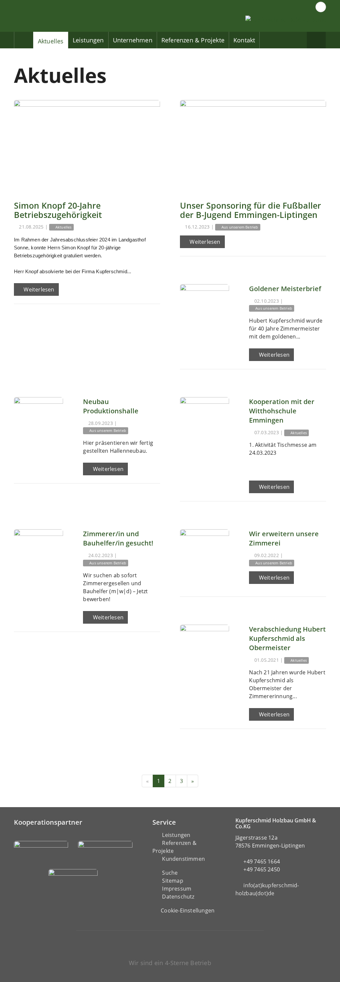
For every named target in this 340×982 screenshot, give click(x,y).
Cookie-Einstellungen (187, 910)
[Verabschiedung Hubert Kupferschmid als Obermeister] (204, 649)
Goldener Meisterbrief (285, 288)
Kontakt (244, 40)
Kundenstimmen (183, 858)
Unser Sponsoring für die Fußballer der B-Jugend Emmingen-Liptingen (250, 210)
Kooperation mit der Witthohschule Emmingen (281, 411)
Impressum (176, 888)
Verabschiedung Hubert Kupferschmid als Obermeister (287, 638)
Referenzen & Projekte (192, 40)
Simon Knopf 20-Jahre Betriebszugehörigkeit (58, 210)
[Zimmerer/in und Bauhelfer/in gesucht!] (38, 553)
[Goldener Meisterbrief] (204, 308)
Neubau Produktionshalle (110, 406)
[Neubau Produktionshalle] (38, 421)
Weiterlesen (38, 289)
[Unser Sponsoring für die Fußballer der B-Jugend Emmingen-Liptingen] (253, 145)
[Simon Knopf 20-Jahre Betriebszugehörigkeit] (87, 145)
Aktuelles (51, 41)
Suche (170, 872)
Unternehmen (132, 40)
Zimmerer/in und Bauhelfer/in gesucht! (118, 538)
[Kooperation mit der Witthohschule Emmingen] (204, 421)
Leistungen (88, 40)
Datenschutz (178, 896)
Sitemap (172, 880)
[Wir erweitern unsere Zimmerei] (204, 553)
